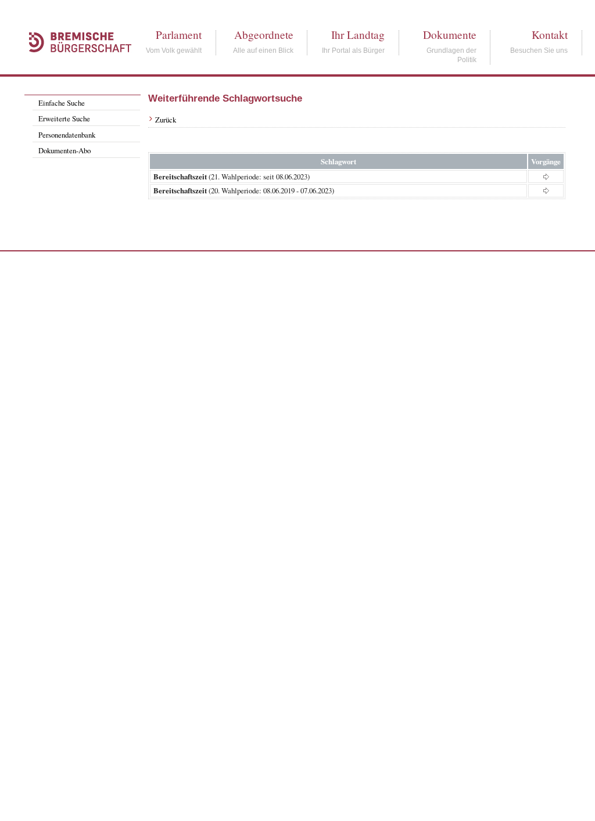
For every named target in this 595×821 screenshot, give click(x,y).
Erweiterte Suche (64, 118)
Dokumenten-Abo (64, 150)
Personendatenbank (66, 134)
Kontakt (550, 34)
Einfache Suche (61, 103)
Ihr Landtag (358, 34)
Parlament (179, 34)
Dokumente (449, 34)
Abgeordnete (263, 34)
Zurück (165, 119)
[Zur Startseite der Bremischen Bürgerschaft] (74, 65)
